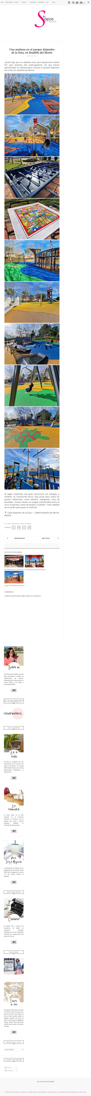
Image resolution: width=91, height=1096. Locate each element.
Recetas (24, 2)
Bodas (16, 2)
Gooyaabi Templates (78, 1092)
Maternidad (41, 2)
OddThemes (52, 1092)
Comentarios (9, 1070)
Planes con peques (26, 523)
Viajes (53, 2)
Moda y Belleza (9, 2)
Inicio (2, 2)
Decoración (33, 2)
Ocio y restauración (14, 523)
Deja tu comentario (31, 56)
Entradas (8, 1067)
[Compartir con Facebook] (13, 527)
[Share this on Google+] (24, 527)
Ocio (47, 2)
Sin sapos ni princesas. (28, 1092)
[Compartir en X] (19, 527)
